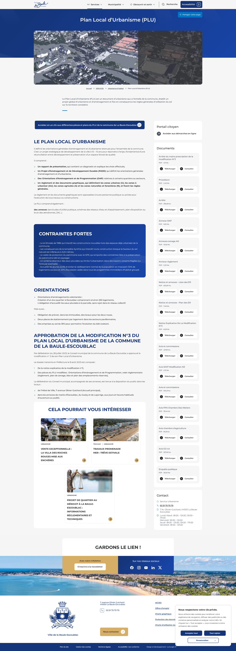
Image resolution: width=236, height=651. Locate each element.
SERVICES (100, 88)
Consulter (189, 169)
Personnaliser (202, 640)
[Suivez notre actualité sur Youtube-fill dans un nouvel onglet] (146, 568)
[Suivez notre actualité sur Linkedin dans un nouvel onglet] (153, 568)
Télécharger (170, 169)
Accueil (89, 88)
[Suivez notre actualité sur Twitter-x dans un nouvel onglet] (160, 568)
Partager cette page (191, 14)
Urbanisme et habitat (116, 88)
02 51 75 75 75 (166, 505)
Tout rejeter (215, 633)
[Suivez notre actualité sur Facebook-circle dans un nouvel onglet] (132, 568)
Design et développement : (161, 647)
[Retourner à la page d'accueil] (41, 4)
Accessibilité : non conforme (128, 647)
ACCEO (158, 603)
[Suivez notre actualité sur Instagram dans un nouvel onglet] (139, 568)
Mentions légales (104, 647)
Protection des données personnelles (172, 619)
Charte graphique (163, 614)
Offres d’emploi (162, 608)
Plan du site (64, 647)
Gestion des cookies (83, 647)
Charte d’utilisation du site (167, 625)
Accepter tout (191, 633)
